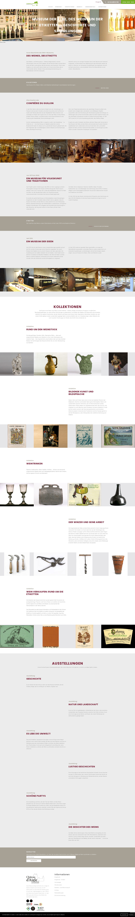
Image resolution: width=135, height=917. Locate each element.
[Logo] (35, 878)
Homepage (57, 882)
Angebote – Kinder (59, 879)
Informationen (102, 6)
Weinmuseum (58, 6)
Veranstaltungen (69, 6)
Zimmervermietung (90, 6)
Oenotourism (58, 885)
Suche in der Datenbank (101, 226)
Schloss (50, 6)
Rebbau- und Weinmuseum (62, 887)
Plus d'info (131, 914)
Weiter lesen (105, 88)
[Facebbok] (27, 901)
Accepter (124, 914)
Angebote (79, 6)
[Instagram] (31, 901)
